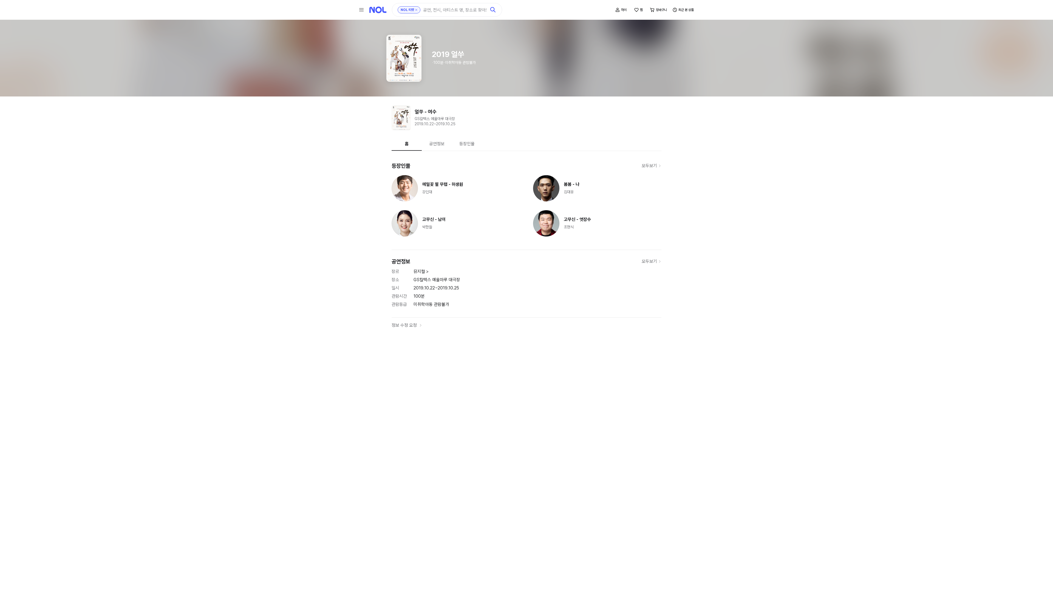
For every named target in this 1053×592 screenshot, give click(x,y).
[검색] (493, 10)
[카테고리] (361, 10)
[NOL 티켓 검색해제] (416, 10)
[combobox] (454, 10)
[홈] (378, 10)
